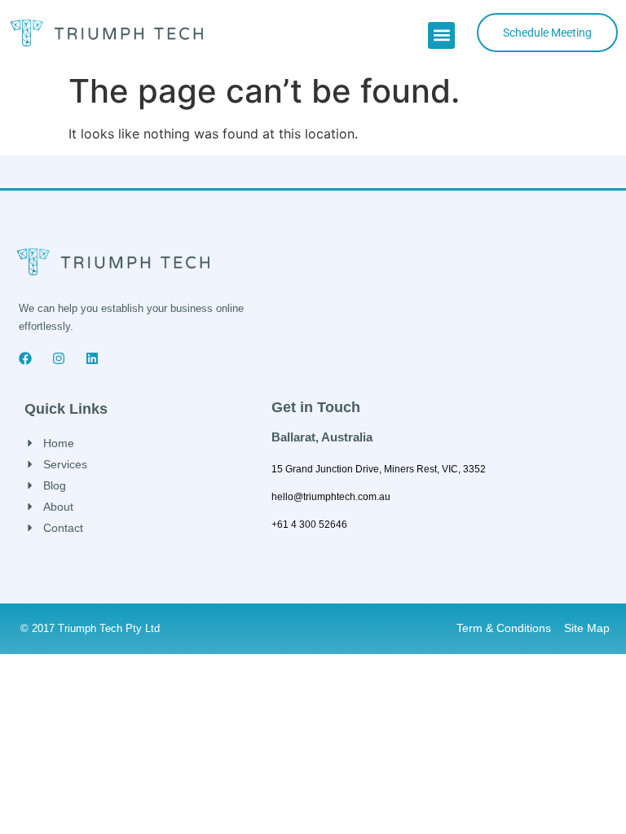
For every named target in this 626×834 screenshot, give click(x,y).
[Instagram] (58, 358)
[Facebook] (25, 358)
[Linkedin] (92, 358)
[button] (441, 35)
